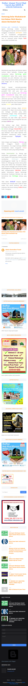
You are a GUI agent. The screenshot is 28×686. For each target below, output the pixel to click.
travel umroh (19, 211)
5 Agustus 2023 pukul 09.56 (11, 251)
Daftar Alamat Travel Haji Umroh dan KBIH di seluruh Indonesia (14, 4)
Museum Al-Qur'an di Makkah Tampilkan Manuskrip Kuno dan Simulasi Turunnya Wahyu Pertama (17, 551)
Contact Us (19, 680)
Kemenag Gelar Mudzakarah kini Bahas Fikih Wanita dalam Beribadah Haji (13, 232)
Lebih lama (23, 238)
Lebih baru (4, 238)
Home (8, 680)
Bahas (3, 14)
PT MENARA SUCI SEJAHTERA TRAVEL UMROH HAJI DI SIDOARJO (16, 582)
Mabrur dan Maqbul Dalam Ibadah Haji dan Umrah (16, 559)
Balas (6, 263)
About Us (13, 680)
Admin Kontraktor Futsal (13, 249)
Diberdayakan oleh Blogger (9, 661)
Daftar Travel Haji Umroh (17, 683)
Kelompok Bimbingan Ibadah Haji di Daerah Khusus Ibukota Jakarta (17, 534)
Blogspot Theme (11, 682)
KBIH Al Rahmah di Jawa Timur (17, 589)
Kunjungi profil (10, 671)
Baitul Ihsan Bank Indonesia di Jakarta (17, 542)
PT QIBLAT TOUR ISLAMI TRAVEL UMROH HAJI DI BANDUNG (17, 574)
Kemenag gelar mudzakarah (10, 27)
